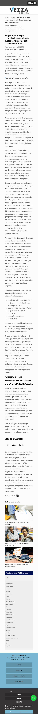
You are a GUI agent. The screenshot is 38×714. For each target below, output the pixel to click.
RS (7, 578)
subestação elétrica (10, 31)
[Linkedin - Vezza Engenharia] (17, 495)
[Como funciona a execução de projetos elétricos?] (19, 513)
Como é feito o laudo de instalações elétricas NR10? (16, 566)
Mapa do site (19, 681)
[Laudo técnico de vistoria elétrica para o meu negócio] (19, 534)
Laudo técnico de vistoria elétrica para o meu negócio (18, 544)
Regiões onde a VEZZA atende (17, 573)
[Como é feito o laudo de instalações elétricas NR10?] (19, 555)
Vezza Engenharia (20, 49)
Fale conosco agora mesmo (19, 712)
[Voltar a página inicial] (19, 10)
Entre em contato (19, 676)
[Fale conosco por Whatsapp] (34, 698)
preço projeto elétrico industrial (13, 27)
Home (19, 665)
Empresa (19, 670)
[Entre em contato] (17, 78)
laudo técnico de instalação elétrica (14, 29)
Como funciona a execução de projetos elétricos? (17, 523)
